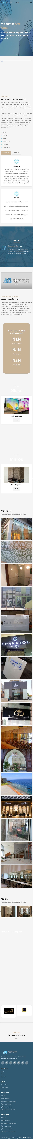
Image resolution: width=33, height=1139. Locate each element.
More (16, 422)
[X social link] (6, 1065)
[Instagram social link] (10, 1065)
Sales (4, 1098)
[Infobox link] (16, 171)
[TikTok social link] (26, 1065)
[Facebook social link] (2, 1065)
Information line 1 (7, 1106)
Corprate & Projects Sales (9, 1103)
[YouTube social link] (14, 1065)
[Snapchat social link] (22, 1065)
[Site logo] (7, 2)
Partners (3, 1079)
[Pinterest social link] (18, 1065)
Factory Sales (6, 1100)
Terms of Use (4, 1087)
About (2, 1073)
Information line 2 (7, 1109)
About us (16, 152)
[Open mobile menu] (31, 2)
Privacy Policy (4, 1090)
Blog (2, 1076)
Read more (6, 152)
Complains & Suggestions (9, 1112)
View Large (30, 521)
